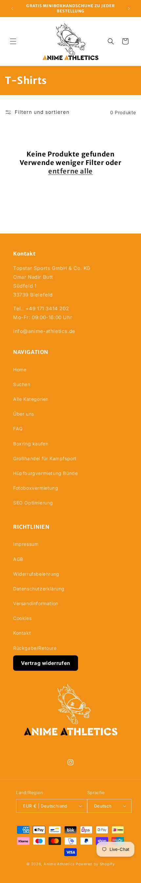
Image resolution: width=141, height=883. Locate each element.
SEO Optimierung (33, 502)
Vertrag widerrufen (45, 663)
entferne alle (70, 171)
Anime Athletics (59, 864)
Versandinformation (35, 603)
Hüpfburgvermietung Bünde (45, 473)
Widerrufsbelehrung (36, 574)
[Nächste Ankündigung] (129, 8)
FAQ (18, 428)
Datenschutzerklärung (39, 588)
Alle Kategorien (31, 399)
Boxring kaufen (30, 443)
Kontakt (22, 633)
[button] (13, 41)
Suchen (21, 384)
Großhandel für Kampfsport (45, 458)
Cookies (22, 618)
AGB (18, 559)
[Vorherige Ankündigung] (12, 8)
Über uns (23, 414)
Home (19, 369)
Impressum (25, 544)
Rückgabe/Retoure (35, 648)
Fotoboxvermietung (35, 488)
